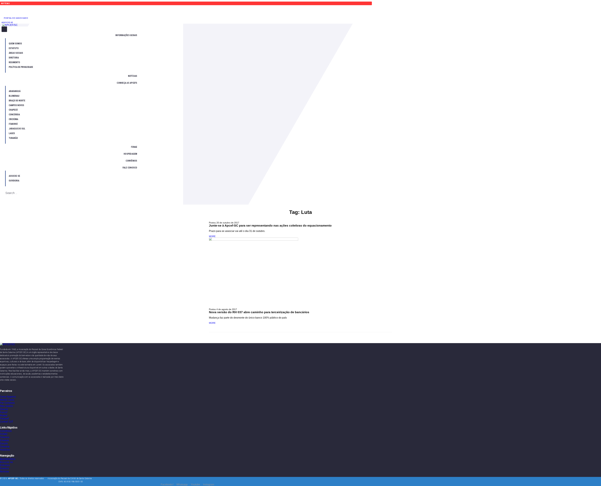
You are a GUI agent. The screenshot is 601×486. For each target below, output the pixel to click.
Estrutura (5, 465)
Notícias (4, 471)
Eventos (4, 468)
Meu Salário (6, 406)
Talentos (4, 437)
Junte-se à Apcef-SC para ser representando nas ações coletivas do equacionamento (270, 225)
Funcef (4, 412)
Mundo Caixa (7, 399)
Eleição (4, 443)
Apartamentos (7, 458)
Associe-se (6, 462)
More (212, 236)
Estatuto (4, 440)
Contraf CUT (6, 421)
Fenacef (4, 418)
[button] (16, 18)
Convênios (6, 430)
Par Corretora (7, 402)
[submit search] (3, 197)
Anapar (4, 415)
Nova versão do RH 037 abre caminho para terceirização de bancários (259, 312)
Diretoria (4, 446)
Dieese (4, 409)
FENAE (4, 434)
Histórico (5, 449)
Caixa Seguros (8, 396)
